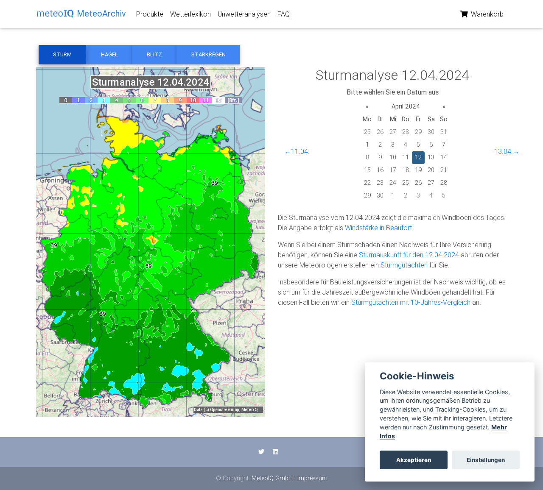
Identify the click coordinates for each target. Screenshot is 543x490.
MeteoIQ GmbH (272, 478)
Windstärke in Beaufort (378, 227)
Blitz (154, 54)
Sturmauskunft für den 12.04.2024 (409, 255)
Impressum (312, 478)
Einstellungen (486, 460)
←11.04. (297, 151)
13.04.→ (507, 151)
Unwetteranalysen (244, 14)
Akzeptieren (413, 460)
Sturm (62, 54)
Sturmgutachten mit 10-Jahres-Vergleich (410, 302)
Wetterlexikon (190, 14)
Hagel (109, 54)
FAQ (283, 14)
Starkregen (208, 54)
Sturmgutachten (404, 265)
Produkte (149, 14)
